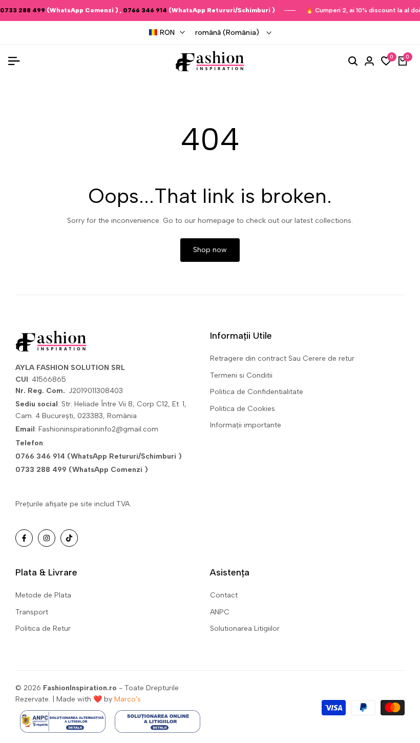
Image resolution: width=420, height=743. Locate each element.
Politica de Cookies (242, 408)
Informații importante (245, 425)
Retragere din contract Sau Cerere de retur (282, 358)
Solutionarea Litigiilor (245, 628)
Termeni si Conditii (241, 375)
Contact (224, 595)
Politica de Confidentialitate (256, 391)
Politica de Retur (43, 628)
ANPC (219, 612)
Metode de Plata (43, 595)
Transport (31, 612)
